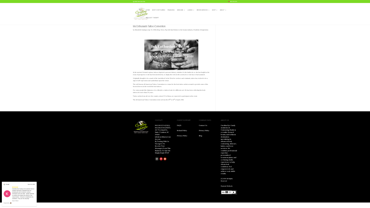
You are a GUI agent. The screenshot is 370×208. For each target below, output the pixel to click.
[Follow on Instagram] (157, 159)
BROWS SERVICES (202, 10)
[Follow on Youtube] (164, 158)
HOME (148, 10)
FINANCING (171, 10)
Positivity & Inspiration (200, 30)
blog (158, 30)
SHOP (214, 10)
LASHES (190, 10)
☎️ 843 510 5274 (232, 1)
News (162, 30)
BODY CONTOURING (158, 10)
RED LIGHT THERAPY (152, 17)
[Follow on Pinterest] (161, 158)
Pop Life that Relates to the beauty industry (179, 30)
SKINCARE (180, 10)
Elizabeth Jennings (141, 30)
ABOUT (222, 10)
